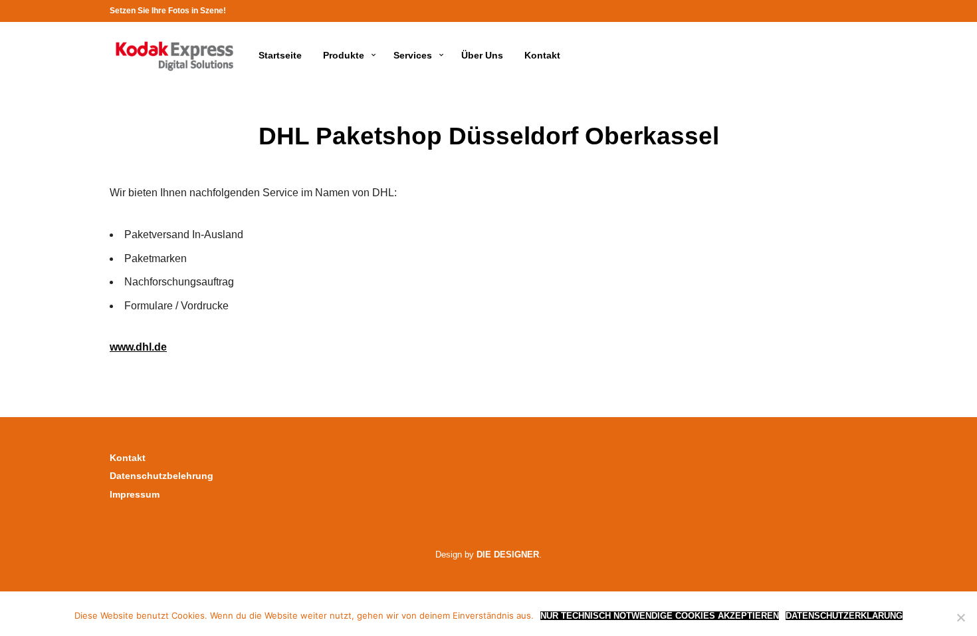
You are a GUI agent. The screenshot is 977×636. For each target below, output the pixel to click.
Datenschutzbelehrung (161, 475)
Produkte (343, 55)
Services (412, 55)
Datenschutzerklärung (844, 615)
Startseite (280, 55)
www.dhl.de (138, 347)
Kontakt (542, 55)
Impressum (135, 494)
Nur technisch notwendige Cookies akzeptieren (659, 615)
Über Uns (482, 55)
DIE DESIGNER (508, 554)
